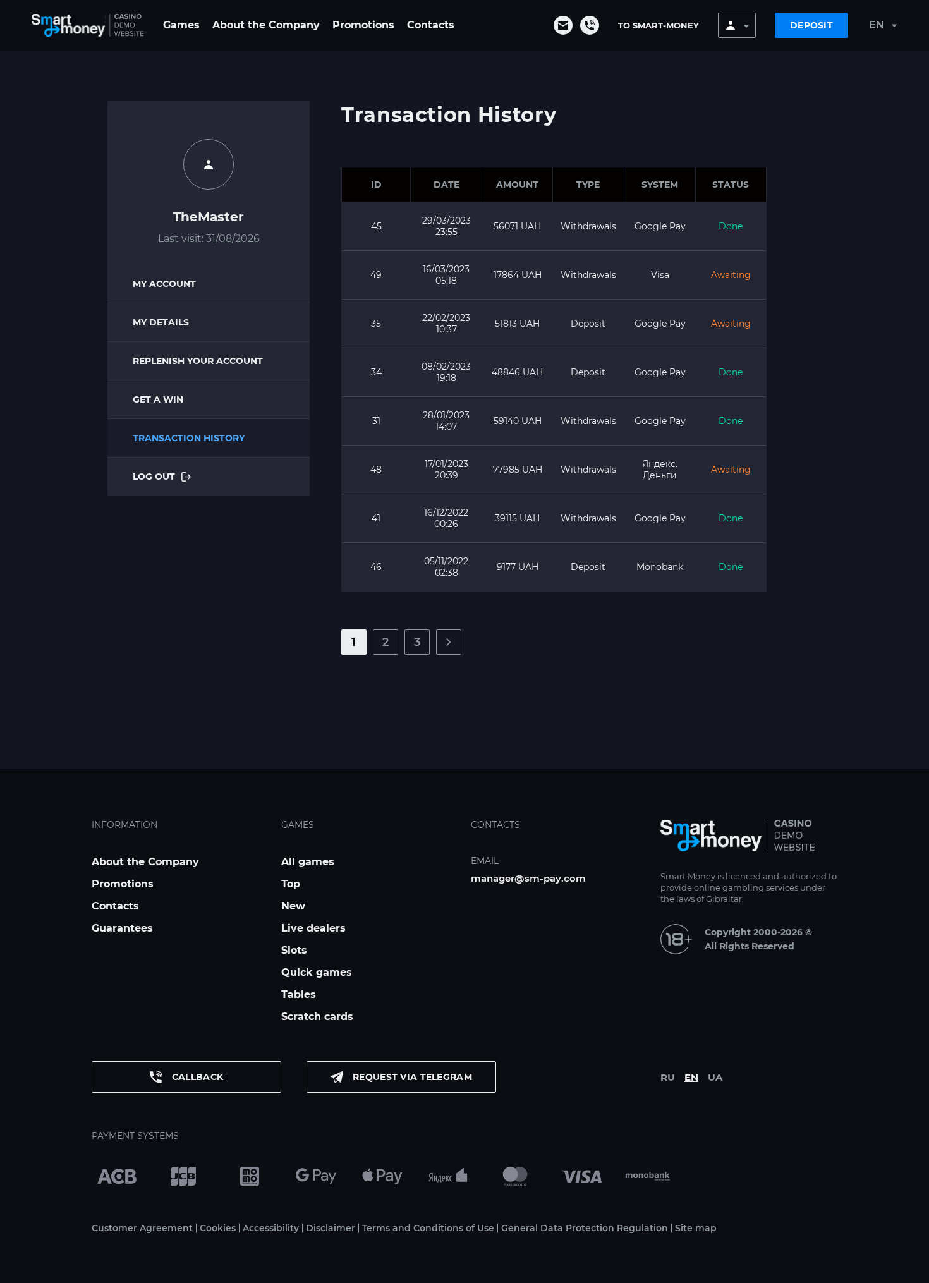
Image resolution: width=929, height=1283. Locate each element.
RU (667, 1077)
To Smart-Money (658, 25)
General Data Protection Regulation (584, 1228)
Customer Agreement (142, 1228)
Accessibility (271, 1228)
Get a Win (158, 399)
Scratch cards (317, 1017)
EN (691, 1077)
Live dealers (313, 928)
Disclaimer (330, 1228)
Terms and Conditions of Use (428, 1228)
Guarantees (122, 928)
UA (715, 1077)
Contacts (430, 25)
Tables (298, 994)
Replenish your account (198, 361)
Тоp (290, 884)
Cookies (218, 1228)
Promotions (363, 25)
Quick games (316, 972)
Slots (294, 950)
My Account (164, 283)
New (293, 906)
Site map (696, 1228)
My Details (161, 322)
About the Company (266, 25)
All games (307, 862)
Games (181, 25)
